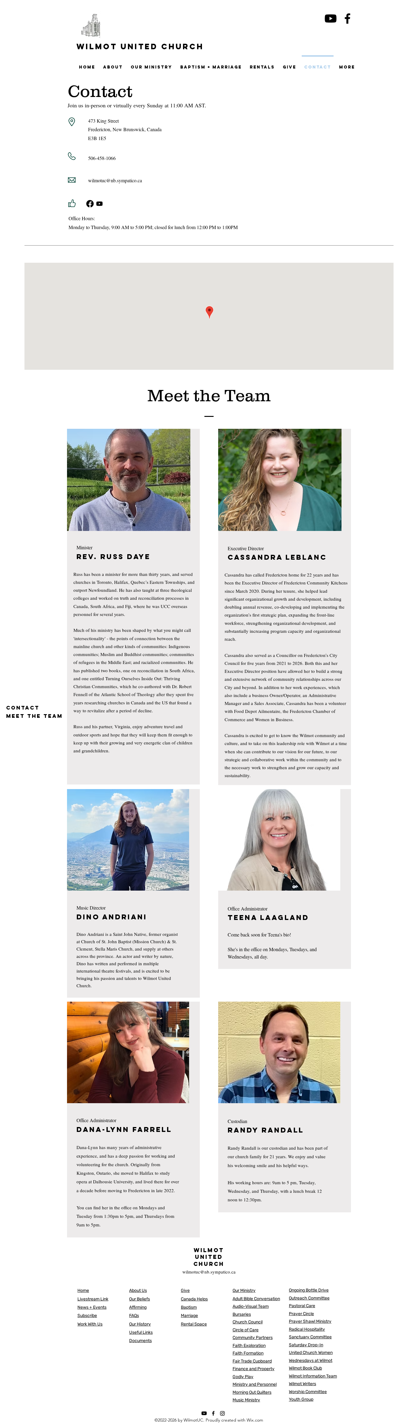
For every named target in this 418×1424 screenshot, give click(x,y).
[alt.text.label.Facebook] (347, 18)
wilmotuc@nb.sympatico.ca (115, 180)
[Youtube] (331, 18)
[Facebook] (90, 203)
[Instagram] (222, 1413)
